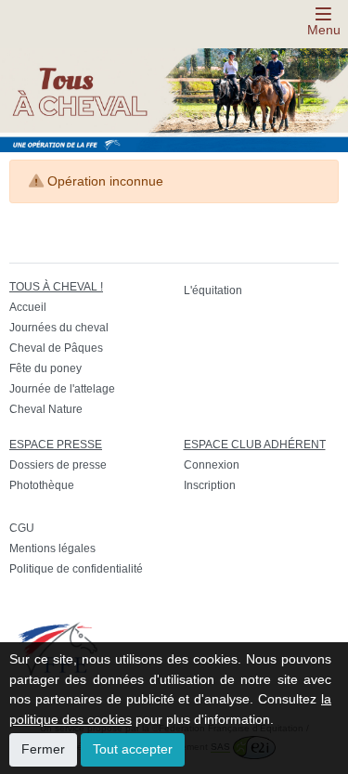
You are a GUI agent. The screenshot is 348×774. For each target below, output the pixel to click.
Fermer (43, 749)
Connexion (211, 464)
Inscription (210, 485)
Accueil (27, 307)
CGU (21, 528)
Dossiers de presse (58, 464)
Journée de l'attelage (62, 388)
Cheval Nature (46, 409)
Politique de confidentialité (76, 568)
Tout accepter (133, 749)
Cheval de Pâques (56, 348)
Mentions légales (52, 548)
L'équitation (213, 290)
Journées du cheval (59, 327)
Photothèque (41, 485)
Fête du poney (45, 368)
